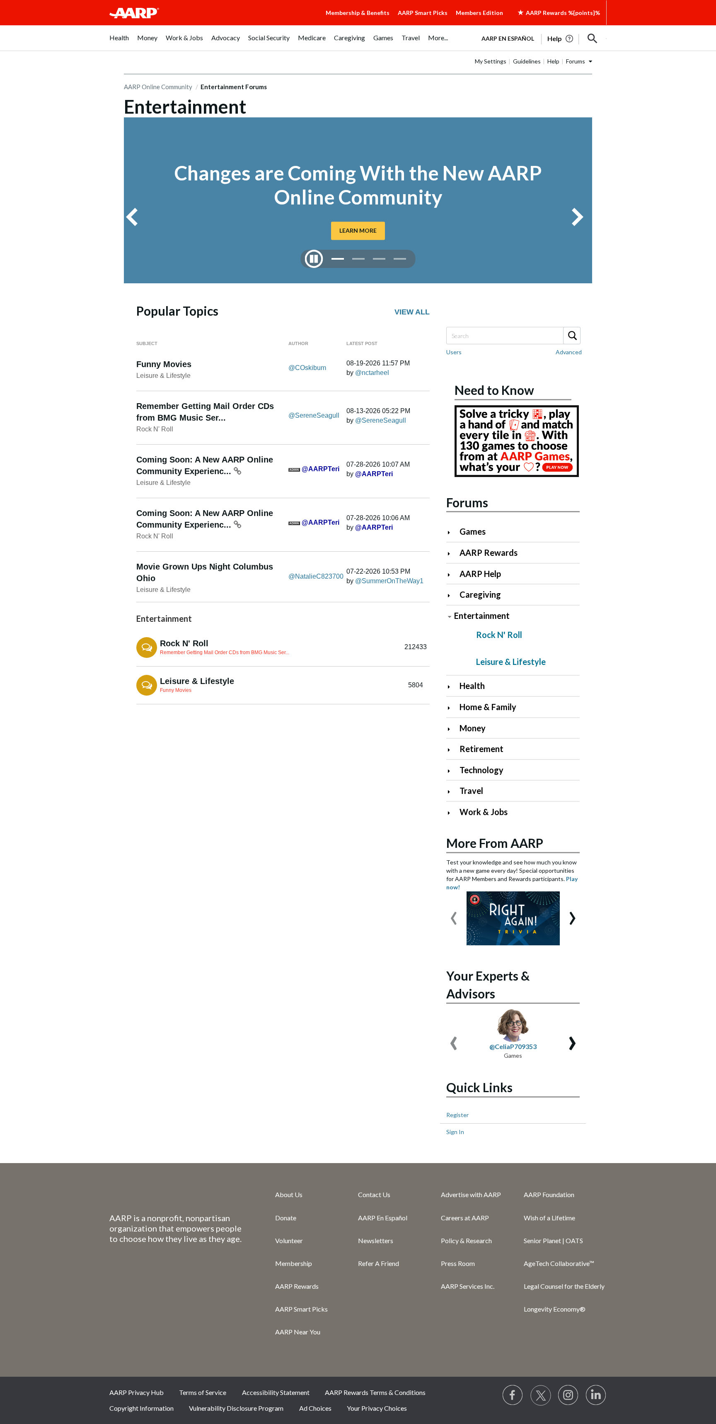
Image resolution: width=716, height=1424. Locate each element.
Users (454, 351)
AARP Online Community (158, 86)
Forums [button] (575, 61)
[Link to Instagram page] (568, 1395)
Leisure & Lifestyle (163, 375)
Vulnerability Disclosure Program (236, 1408)
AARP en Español (507, 38)
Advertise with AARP (471, 1194)
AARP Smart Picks (423, 12)
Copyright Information (141, 1408)
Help (553, 61)
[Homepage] (134, 13)
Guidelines (527, 61)
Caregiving (480, 594)
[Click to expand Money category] (452, 729)
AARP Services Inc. (467, 1286)
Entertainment (482, 616)
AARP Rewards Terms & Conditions (375, 1392)
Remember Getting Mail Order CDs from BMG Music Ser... (224, 652)
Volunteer (289, 1240)
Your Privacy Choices (377, 1408)
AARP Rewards (489, 552)
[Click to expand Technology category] (452, 770)
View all (412, 312)
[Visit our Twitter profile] (540, 1395)
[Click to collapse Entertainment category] (449, 616)
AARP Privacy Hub (136, 1392)
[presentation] (453, 914)
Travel (471, 791)
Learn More (358, 230)
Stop (314, 259)
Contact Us (374, 1194)
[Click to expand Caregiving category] (452, 595)
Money (473, 728)
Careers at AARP (465, 1218)
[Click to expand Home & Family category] (452, 707)
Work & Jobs (484, 812)
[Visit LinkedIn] (596, 1395)
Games (473, 531)
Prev (135, 217)
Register (457, 1114)
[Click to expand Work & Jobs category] (452, 812)
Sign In (455, 1131)
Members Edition (479, 12)
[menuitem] (119, 42)
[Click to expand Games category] (452, 532)
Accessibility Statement (276, 1392)
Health (472, 686)
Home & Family (488, 707)
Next (581, 217)
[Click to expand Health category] (452, 686)
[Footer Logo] (175, 1194)
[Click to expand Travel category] (452, 791)
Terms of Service (202, 1392)
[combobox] (513, 335)
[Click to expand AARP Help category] (452, 574)
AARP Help (480, 574)
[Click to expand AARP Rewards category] (452, 553)
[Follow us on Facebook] (513, 1395)
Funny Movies (163, 364)
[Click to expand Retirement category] (452, 749)
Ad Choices (315, 1408)
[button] (592, 38)
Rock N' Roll (154, 429)
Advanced (569, 351)
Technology (481, 770)
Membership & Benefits (357, 12)
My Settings (490, 61)
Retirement (481, 749)
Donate (285, 1218)
